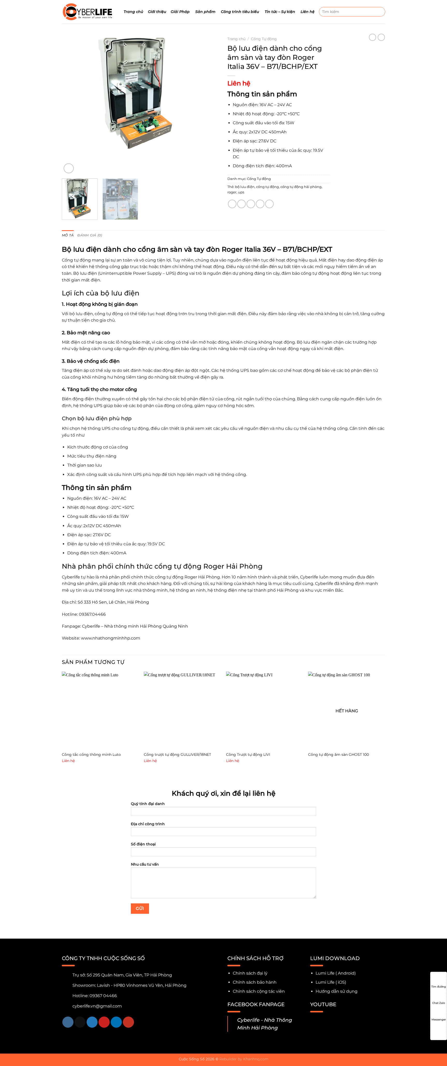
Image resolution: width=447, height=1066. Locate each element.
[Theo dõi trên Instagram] (67, 1022)
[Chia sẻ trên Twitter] (241, 204)
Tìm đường (438, 986)
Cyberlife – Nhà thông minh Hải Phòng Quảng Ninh (135, 626)
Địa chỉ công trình (148, 824)
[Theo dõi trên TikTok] (80, 1022)
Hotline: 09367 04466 (94, 995)
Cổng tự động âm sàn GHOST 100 (338, 754)
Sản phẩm (205, 11)
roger (231, 192)
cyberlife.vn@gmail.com (97, 1006)
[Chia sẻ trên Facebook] (232, 204)
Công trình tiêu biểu (240, 11)
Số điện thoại (143, 844)
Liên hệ (308, 11)
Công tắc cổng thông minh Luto (91, 754)
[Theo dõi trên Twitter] (92, 1022)
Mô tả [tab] (68, 235)
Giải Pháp (180, 11)
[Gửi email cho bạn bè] (251, 204)
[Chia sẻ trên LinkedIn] (269, 204)
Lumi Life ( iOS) (331, 982)
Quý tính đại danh (148, 803)
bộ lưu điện (245, 187)
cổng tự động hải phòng (301, 187)
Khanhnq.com (256, 1059)
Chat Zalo (438, 1003)
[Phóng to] (69, 168)
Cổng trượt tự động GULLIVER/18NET (177, 754)
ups (241, 192)
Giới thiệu (157, 11)
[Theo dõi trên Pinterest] (104, 1022)
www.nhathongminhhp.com (111, 638)
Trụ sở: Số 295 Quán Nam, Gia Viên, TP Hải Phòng (122, 975)
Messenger (438, 1019)
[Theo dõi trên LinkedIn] (116, 1022)
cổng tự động (267, 187)
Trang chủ (133, 11)
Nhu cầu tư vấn (145, 864)
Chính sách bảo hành (255, 982)
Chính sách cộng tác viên (259, 991)
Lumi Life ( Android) (336, 973)
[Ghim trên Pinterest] (260, 204)
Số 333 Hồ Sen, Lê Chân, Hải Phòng (113, 602)
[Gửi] (380, 11)
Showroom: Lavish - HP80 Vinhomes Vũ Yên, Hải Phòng (129, 985)
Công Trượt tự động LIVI (248, 754)
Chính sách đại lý (250, 973)
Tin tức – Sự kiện (280, 11)
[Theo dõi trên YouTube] (128, 1022)
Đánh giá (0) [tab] (89, 235)
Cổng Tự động (264, 39)
